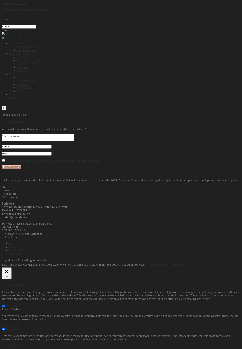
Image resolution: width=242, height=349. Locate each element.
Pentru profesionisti (20, 53)
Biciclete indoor (26, 80)
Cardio (21, 57)
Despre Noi (16, 43)
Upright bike (24, 91)
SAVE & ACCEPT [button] (13, 345)
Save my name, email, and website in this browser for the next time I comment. (53, 160)
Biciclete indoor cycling (31, 60)
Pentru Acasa (17, 74)
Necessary (12, 306)
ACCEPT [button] (179, 264)
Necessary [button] (8, 302)
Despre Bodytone (27, 46)
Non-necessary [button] (10, 325)
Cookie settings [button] (159, 264)
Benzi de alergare (27, 77)
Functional (23, 67)
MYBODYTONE (20, 97)
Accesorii (22, 84)
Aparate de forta (26, 63)
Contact (13, 94)
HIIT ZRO (23, 70)
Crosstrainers (24, 87)
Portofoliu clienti (26, 50)
